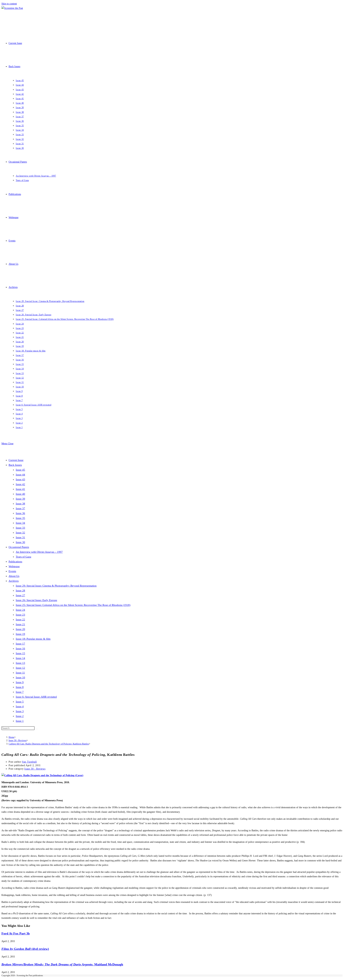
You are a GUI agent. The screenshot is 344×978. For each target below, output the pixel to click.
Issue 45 (20, 469)
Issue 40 (20, 493)
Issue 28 (20, 590)
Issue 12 (20, 667)
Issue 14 (20, 658)
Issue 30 (20, 542)
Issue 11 (20, 672)
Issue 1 (20, 721)
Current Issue (16, 460)
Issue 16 (20, 648)
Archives (14, 580)
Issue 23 (20, 614)
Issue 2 (20, 716)
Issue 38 (20, 503)
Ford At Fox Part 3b (15, 933)
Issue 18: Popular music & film (33, 638)
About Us (14, 576)
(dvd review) (25, 949)
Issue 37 (20, 508)
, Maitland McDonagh (62, 964)
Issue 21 (20, 624)
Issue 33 (20, 527)
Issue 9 (20, 682)
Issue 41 (20, 489)
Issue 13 (20, 663)
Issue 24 (20, 609)
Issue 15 (20, 653)
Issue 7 (20, 692)
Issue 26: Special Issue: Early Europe (36, 600)
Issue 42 (20, 484)
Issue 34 (20, 522)
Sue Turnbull (29, 761)
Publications (15, 561)
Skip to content (9, 3)
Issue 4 (20, 706)
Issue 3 (20, 711)
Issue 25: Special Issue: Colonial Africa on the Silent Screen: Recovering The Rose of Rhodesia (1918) (73, 605)
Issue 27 (20, 595)
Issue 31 (20, 537)
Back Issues (15, 465)
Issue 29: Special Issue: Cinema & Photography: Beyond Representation (56, 585)
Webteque (14, 566)
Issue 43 (20, 479)
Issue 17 (20, 643)
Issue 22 (20, 619)
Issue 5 (20, 701)
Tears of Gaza (23, 556)
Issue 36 (20, 513)
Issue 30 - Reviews (34, 768)
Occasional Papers (19, 547)
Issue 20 (20, 629)
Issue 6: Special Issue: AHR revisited (36, 696)
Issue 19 (20, 634)
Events (12, 571)
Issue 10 (20, 677)
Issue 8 (20, 687)
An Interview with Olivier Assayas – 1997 (39, 551)
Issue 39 (20, 498)
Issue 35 (20, 518)
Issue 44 (20, 474)
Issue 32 (20, 532)
